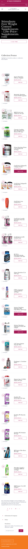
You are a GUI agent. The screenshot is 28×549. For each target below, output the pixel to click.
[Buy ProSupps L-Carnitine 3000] (7, 363)
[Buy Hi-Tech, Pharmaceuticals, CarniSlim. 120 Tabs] (7, 256)
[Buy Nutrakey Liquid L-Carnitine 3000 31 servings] (7, 470)
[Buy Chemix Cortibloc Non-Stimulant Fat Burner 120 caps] (7, 132)
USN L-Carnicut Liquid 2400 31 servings (18, 291)
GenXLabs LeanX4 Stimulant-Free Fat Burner (19, 219)
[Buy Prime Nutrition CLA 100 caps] (7, 274)
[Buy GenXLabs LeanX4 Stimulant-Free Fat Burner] (7, 221)
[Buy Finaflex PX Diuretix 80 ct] (7, 416)
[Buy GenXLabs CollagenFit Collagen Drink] (7, 167)
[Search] (26, 4)
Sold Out (20, 82)
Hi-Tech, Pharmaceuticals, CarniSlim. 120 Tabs (19, 255)
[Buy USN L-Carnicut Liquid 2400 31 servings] (7, 292)
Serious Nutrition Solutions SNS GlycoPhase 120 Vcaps (20, 308)
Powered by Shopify (5, 546)
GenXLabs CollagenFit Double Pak (20, 184)
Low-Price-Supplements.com (13, 9)
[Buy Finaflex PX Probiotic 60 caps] (7, 434)
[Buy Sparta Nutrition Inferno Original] (7, 78)
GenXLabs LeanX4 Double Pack (19, 237)
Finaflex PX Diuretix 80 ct (19, 415)
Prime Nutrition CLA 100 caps (20, 273)
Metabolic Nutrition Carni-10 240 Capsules (20, 95)
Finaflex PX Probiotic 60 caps (20, 433)
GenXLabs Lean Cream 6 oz (18, 202)
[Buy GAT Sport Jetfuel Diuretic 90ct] (7, 345)
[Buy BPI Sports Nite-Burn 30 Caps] (7, 452)
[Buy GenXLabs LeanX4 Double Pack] (7, 239)
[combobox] (13, 4)
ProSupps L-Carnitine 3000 (20, 362)
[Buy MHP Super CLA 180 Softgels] (7, 488)
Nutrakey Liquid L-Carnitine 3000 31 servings (19, 469)
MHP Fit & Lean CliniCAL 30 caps (19, 113)
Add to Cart (20, 171)
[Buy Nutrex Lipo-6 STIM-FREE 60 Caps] (7, 381)
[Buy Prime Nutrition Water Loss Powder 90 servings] (7, 150)
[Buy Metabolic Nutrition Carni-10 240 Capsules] (7, 96)
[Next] (19, 509)
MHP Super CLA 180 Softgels (20, 486)
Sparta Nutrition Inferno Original (18, 77)
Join (21, 530)
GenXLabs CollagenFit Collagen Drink (20, 166)
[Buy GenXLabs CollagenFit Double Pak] (7, 185)
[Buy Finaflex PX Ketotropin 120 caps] (7, 399)
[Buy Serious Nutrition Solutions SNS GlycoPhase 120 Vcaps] (7, 310)
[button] (25, 9)
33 (15, 508)
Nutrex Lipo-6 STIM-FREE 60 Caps (20, 380)
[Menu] (2, 9)
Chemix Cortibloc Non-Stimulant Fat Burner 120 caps (19, 130)
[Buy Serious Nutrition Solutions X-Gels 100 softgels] (7, 327)
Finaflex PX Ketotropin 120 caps (19, 397)
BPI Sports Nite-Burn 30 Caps (20, 451)
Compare (5, 85)
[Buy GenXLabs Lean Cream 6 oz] (7, 203)
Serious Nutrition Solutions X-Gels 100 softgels (19, 326)
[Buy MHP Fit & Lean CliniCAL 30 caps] (7, 114)
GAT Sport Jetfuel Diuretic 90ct (19, 344)
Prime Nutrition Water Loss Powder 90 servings (20, 148)
